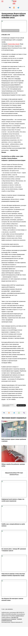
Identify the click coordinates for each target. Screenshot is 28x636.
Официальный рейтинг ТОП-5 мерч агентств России (14, 473)
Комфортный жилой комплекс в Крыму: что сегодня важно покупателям (12, 500)
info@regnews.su (20, 615)
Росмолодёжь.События (13, 44)
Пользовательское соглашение (8, 619)
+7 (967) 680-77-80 (14, 617)
